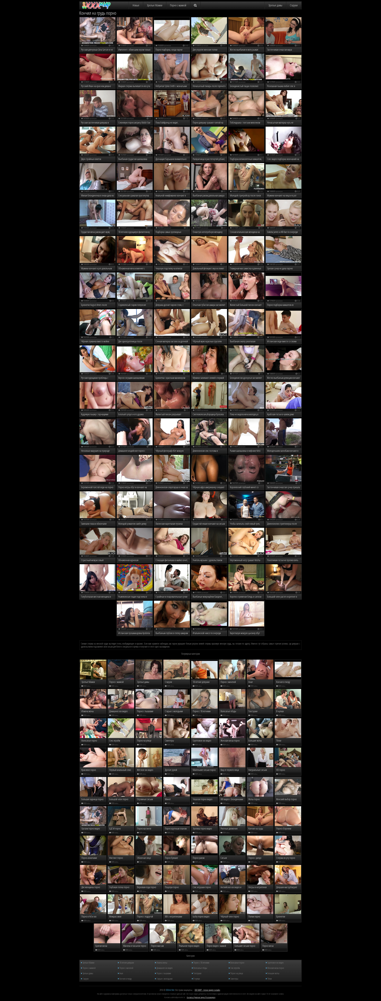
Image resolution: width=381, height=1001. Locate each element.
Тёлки (269, 978)
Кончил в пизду (125, 978)
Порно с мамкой (178, 5)
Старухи (294, 5)
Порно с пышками (163, 973)
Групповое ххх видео (275, 962)
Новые (136, 5)
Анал (121, 973)
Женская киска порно (275, 968)
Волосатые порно (237, 962)
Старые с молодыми (164, 978)
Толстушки (197, 973)
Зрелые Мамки (154, 5)
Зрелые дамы (275, 5)
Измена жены (161, 962)
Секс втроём (235, 968)
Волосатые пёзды (200, 968)
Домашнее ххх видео (164, 968)
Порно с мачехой (126, 968)
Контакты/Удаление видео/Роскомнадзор (201, 997)
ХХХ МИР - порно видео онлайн (207, 990)
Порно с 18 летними (201, 962)
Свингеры (234, 978)
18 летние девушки (126, 962)
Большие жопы (273, 973)
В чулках (196, 978)
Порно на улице (236, 973)
